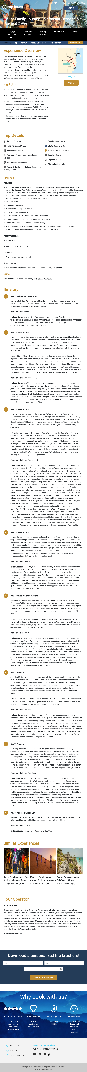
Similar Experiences (38, 43)
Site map (61, 1067)
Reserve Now (76, 43)
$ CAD (54, 3)
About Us (14, 1050)
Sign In (71, 8)
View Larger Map (70, 77)
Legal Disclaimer (17, 1055)
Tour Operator (55, 43)
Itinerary (24, 43)
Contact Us (14, 1045)
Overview (7, 43)
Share (73, 83)
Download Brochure (43, 977)
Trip (15, 43)
